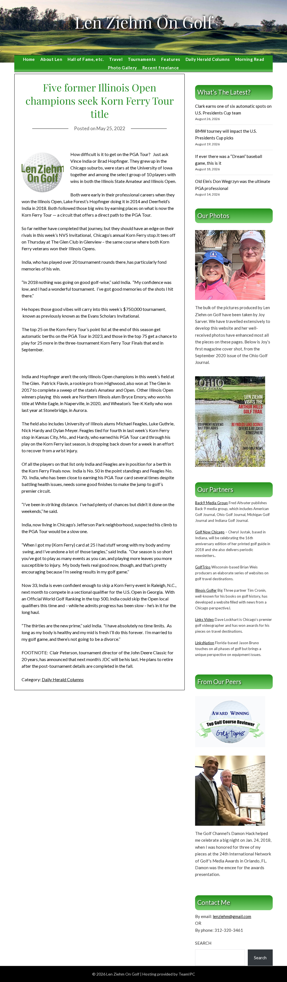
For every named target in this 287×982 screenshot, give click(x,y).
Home (29, 59)
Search (203, 943)
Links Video (204, 619)
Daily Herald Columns (208, 59)
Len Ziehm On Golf (143, 22)
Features (170, 59)
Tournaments (142, 59)
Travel (115, 59)
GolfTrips (202, 567)
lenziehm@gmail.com (232, 916)
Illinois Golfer (206, 590)
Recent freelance (160, 67)
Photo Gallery (122, 67)
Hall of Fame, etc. (86, 59)
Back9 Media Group (211, 503)
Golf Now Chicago (209, 532)
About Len (51, 59)
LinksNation (204, 643)
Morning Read (249, 59)
